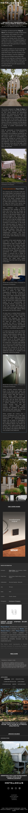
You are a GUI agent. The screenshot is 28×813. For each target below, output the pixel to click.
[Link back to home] (10, 3)
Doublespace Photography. (15, 601)
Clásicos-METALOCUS (10, 681)
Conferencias (6, 684)
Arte (12, 679)
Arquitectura (20, 679)
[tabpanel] (14, 712)
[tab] (7, 679)
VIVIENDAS (7, 679)
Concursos (21, 681)
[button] (2, 711)
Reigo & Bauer (20, 109)
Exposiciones (22, 684)
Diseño (14, 684)
